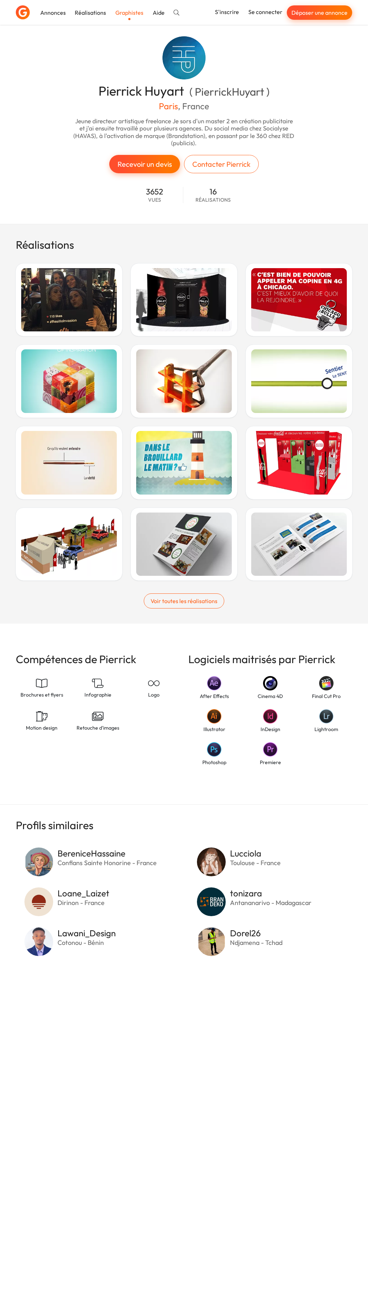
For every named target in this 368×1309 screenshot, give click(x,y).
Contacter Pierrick (221, 164)
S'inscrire (227, 11)
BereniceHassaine (91, 853)
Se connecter (265, 11)
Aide (159, 12)
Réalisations (90, 12)
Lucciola (245, 853)
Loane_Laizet (83, 893)
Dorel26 (245, 933)
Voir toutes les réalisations (184, 601)
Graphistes (129, 12)
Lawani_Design (87, 933)
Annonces (53, 12)
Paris (168, 106)
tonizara (246, 893)
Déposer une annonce (319, 12)
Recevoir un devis (145, 164)
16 (213, 195)
